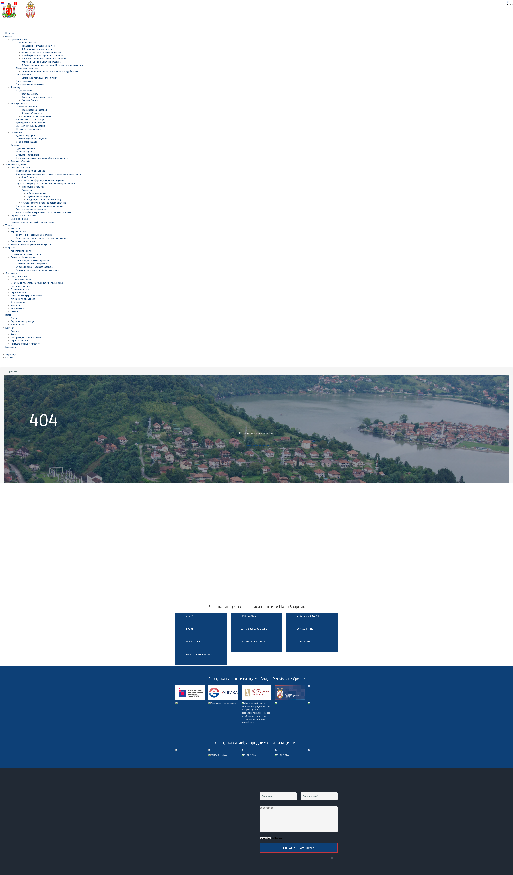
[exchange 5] (176, 751)
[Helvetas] (209, 751)
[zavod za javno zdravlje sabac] (309, 703)
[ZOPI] (276, 703)
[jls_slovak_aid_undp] (243, 751)
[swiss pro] (309, 751)
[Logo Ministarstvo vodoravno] (190, 686)
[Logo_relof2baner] (218, 755)
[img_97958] (309, 686)
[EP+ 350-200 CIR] (249, 755)
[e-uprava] (223, 686)
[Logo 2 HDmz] (256, 703)
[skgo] (256, 686)
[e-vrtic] (176, 703)
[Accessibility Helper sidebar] (510, 3)
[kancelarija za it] (290, 686)
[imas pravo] (222, 703)
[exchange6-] (282, 755)
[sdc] (276, 751)
